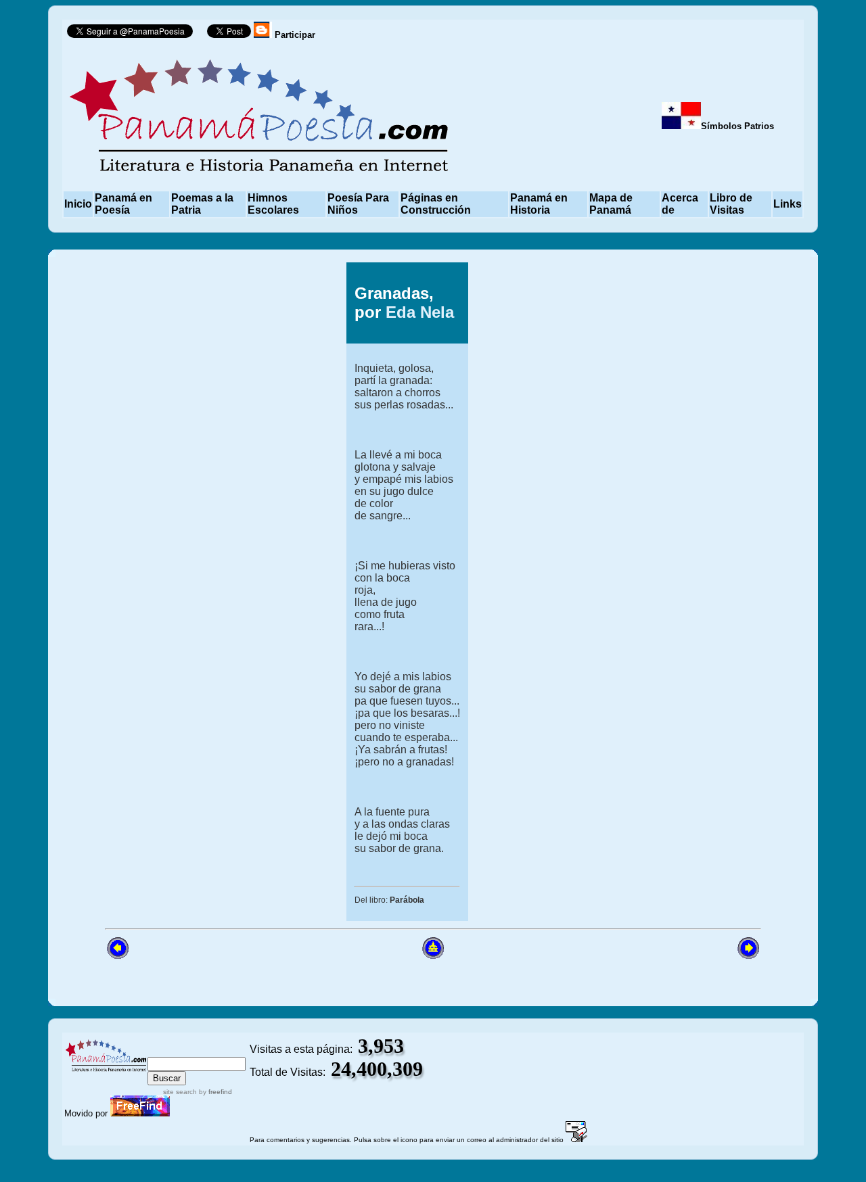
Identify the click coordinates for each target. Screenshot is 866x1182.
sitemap (189, 1050)
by (214, 1091)
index (161, 1050)
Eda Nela (420, 312)
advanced (226, 1050)
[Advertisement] (161, 592)
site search (180, 1091)
